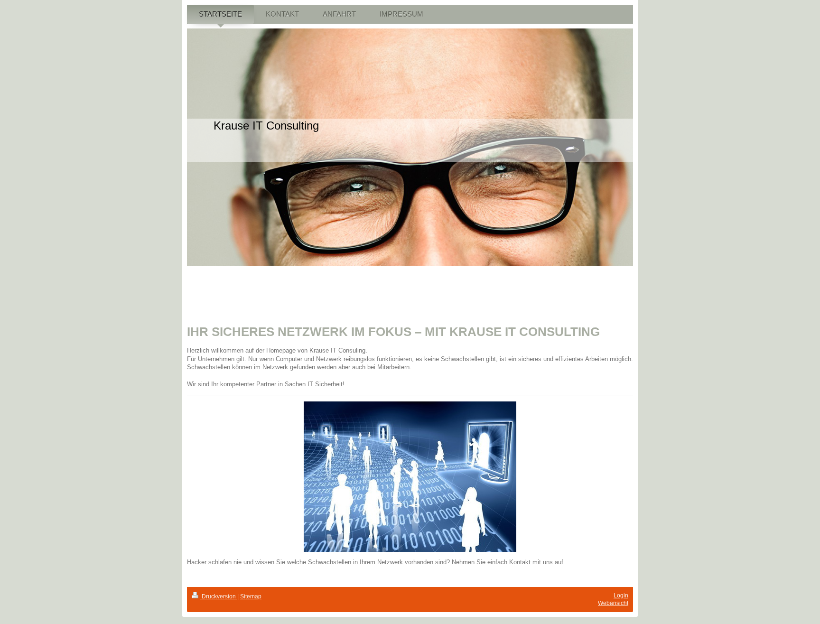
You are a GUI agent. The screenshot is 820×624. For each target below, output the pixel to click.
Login (621, 595)
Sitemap (250, 596)
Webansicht (613, 603)
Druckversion (218, 596)
